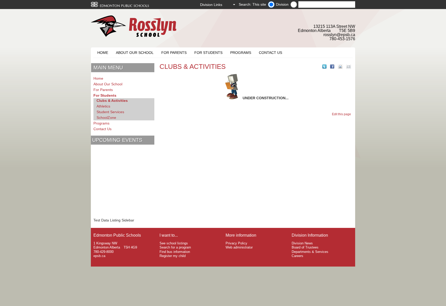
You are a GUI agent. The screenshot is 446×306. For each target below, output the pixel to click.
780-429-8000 (103, 252)
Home (102, 53)
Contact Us (270, 53)
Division (282, 4)
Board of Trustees (305, 247)
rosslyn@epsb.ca (339, 34)
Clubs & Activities (112, 100)
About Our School (135, 53)
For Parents (174, 53)
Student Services (110, 112)
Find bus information (175, 252)
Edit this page (342, 114)
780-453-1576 (342, 39)
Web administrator (239, 247)
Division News (302, 243)
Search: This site (252, 4)
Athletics (103, 106)
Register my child (173, 256)
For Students (208, 53)
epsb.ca (99, 256)
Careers (297, 256)
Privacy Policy (236, 243)
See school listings (174, 243)
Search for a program (175, 247)
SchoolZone (106, 117)
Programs (240, 53)
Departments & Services (310, 252)
